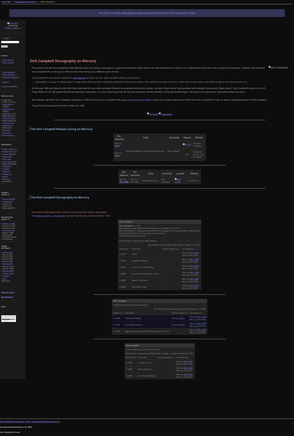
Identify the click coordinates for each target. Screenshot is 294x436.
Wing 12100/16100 (9, 162)
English (8, 28)
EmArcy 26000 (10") (10, 149)
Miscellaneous (7, 297)
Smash (5, 176)
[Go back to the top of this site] (12, 23)
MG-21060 (194, 253)
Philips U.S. (6, 171)
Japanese (16, 28)
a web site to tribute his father (136, 99)
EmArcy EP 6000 (9, 230)
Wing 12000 (7, 159)
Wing (4, 279)
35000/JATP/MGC (9, 118)
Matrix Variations (9, 75)
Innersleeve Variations (11, 77)
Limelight (6, 169)
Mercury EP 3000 (9, 224)
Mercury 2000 (8, 252)
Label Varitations (9, 72)
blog (4, 86)
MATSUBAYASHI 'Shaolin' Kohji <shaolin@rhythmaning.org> (30, 421)
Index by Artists (7, 292)
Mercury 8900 (8, 264)
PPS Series (6, 130)
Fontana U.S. (7, 174)
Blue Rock (6, 179)
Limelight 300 (8, 202)
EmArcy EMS (7, 156)
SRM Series (7, 133)
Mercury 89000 (8, 271)
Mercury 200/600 (9, 199)
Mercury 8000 (8, 261)
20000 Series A (8, 104)
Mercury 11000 (8, 266)
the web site (79, 77)
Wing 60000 (7, 166)
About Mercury (8, 60)
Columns (6, 82)
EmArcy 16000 (8, 273)
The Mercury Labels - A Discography (49, 215)
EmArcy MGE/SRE (9, 154)
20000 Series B (8, 109)
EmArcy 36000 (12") (10, 151)
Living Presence (8, 123)
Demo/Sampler (8, 135)
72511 (182, 318)
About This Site (8, 62)
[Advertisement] (160, 36)
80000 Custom (8, 125)
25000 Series (7, 114)
